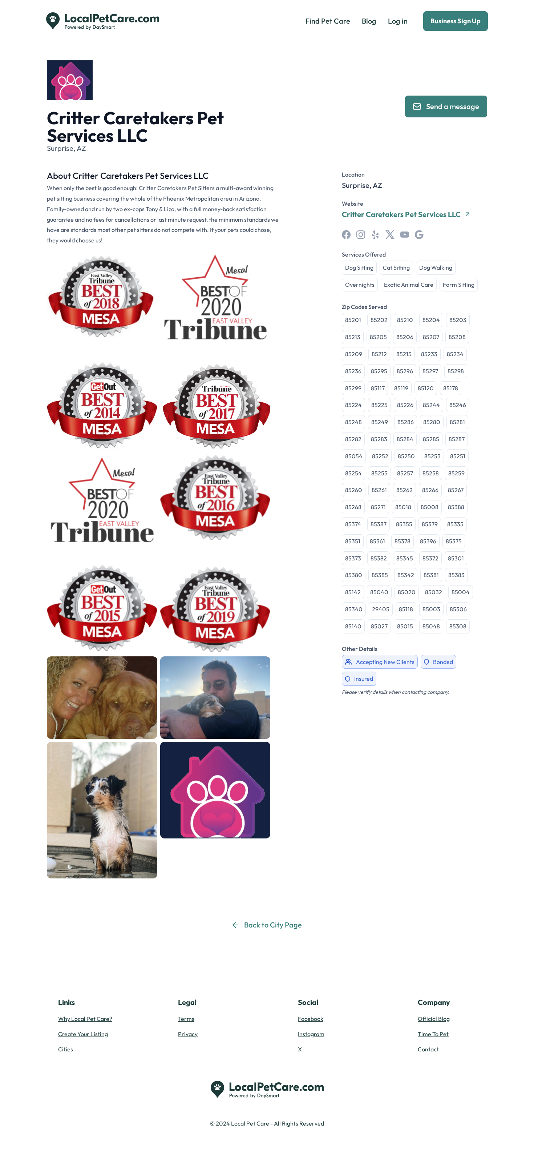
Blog (369, 20)
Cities (65, 1049)
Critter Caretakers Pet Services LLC (401, 214)
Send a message (452, 106)
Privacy (188, 1034)
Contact (428, 1049)
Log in (398, 20)
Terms (186, 1018)
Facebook (310, 1018)
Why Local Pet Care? (85, 1018)
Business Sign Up (455, 21)
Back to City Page (273, 924)
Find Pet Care (328, 20)
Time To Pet (433, 1034)
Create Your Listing (83, 1034)
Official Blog (434, 1018)
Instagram (311, 1034)
